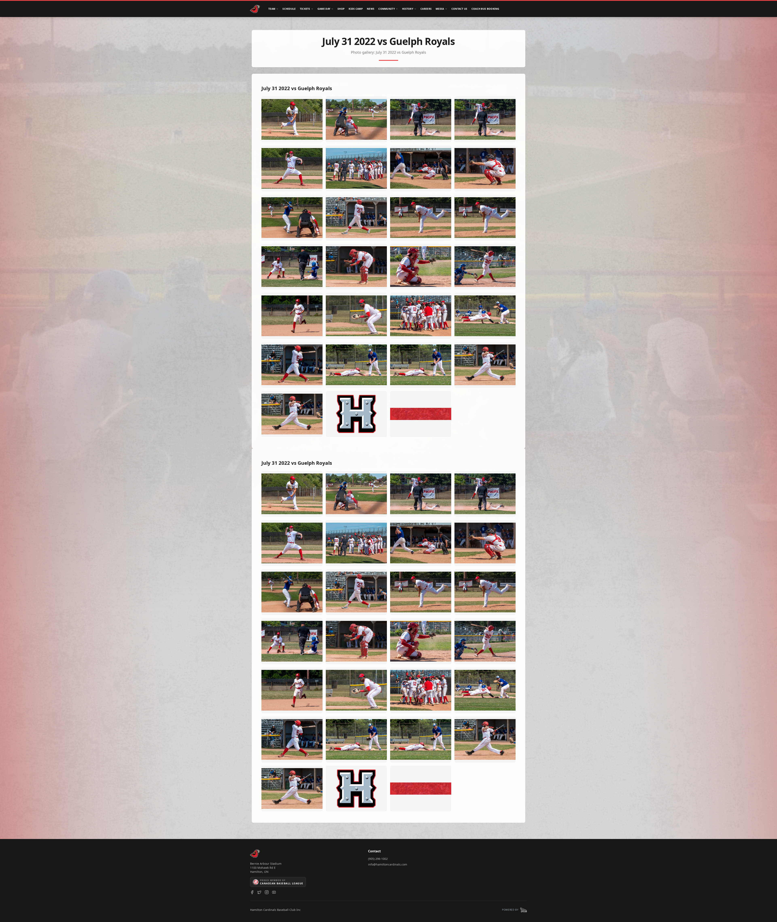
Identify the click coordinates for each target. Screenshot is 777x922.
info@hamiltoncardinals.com (387, 864)
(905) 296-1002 (378, 859)
